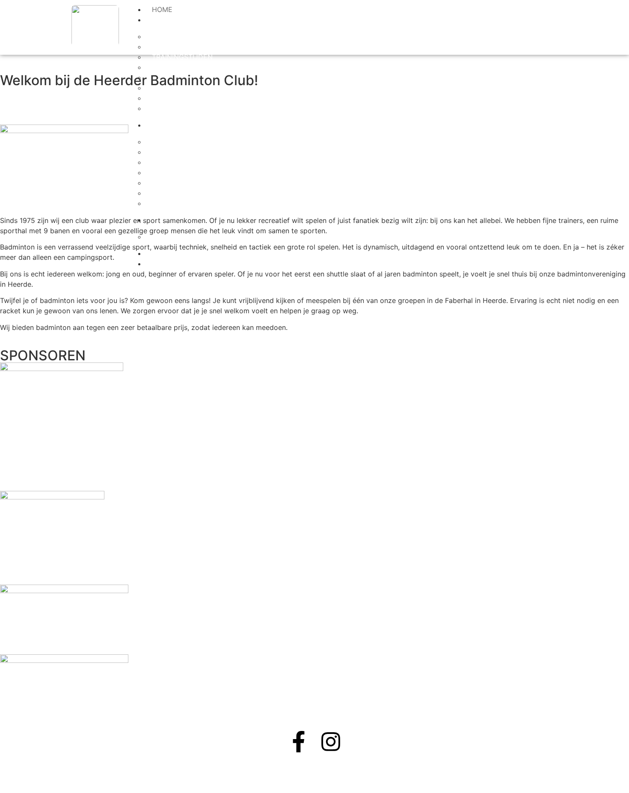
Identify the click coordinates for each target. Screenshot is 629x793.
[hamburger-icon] (267, 8)
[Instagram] (330, 741)
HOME (162, 9)
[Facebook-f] (298, 741)
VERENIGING (172, 19)
